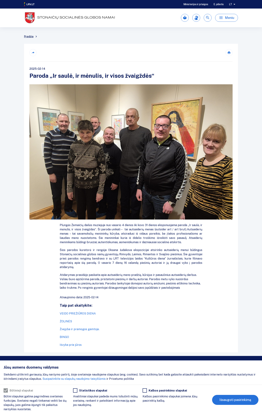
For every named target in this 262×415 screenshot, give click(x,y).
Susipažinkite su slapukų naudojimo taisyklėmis (74, 378)
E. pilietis (219, 4)
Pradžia (29, 36)
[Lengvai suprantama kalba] (185, 18)
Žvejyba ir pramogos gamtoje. (79, 329)
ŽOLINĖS (66, 321)
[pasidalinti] (33, 52)
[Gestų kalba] (196, 18)
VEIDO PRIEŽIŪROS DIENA (78, 313)
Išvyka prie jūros (71, 345)
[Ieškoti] (208, 18)
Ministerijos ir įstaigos (195, 4)
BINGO (64, 337)
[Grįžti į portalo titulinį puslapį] (29, 4)
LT (230, 4)
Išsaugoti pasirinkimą (235, 400)
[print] (229, 52)
